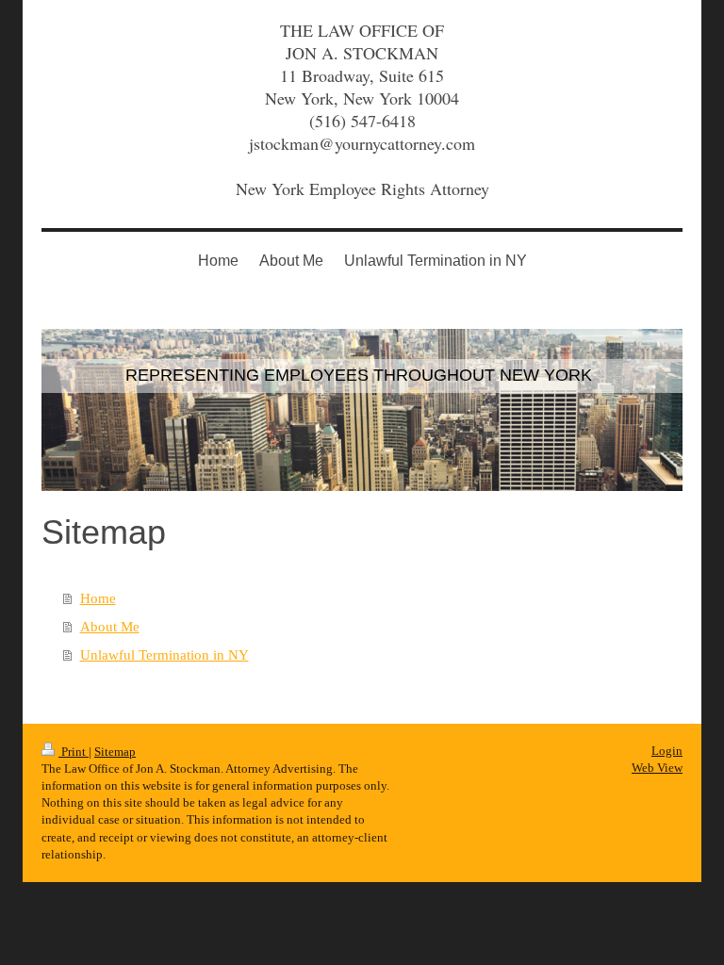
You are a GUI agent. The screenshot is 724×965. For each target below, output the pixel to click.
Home (98, 598)
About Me (110, 626)
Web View (657, 768)
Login (667, 751)
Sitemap (115, 751)
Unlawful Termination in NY (164, 654)
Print (73, 751)
